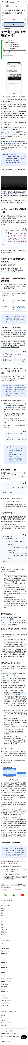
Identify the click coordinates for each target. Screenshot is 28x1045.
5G (2, 937)
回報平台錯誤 (4, 998)
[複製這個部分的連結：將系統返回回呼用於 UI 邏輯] (21, 663)
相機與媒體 (4, 932)
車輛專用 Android (5, 951)
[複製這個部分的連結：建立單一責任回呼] (15, 748)
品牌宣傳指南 (13, 1031)
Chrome (3, 1018)
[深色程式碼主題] (24, 229)
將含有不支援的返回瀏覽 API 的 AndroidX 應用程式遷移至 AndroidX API (18, 308)
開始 (14, 24)
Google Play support (6, 1003)
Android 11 (3, 975)
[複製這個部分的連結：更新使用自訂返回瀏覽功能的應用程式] (10, 281)
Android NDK (4, 991)
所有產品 (3, 1025)
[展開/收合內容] (12, 41)
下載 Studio (4, 989)
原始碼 (3, 910)
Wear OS (3, 946)
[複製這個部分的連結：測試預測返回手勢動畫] (21, 843)
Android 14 (4, 967)
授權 (7, 1031)
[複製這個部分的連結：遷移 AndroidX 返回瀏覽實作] (22, 328)
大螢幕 (3, 943)
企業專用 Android (5, 905)
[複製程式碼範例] (26, 229)
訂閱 (23, 1037)
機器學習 (3, 927)
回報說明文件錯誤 (5, 1000)
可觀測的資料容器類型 (13, 642)
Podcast (3, 918)
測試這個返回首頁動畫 (11, 122)
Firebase (3, 1020)
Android (3, 903)
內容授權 (20, 884)
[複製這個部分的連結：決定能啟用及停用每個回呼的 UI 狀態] (2, 631)
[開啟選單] (2, 2)
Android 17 (4, 960)
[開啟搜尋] (18, 2)
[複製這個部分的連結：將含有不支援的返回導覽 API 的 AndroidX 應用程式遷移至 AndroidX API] (5, 373)
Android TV (4, 953)
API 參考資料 (4, 986)
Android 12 (4, 972)
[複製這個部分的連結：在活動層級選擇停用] (16, 513)
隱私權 (3, 934)
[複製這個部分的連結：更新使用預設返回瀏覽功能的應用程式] (10, 262)
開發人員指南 (4, 984)
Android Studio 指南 (6, 981)
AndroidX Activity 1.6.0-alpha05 (10, 347)
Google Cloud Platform (7, 1023)
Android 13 (4, 970)
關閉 (14, 19)
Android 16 (4, 962)
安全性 (3, 908)
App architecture (7, 28)
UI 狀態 (3, 634)
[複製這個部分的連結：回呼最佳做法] (14, 614)
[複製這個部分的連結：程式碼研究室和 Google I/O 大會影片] (2, 172)
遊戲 (2, 924)
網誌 (2, 915)
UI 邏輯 (3, 666)
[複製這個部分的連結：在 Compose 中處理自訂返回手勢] (6, 212)
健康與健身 (4, 929)
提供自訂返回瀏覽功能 (17, 336)
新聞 (2, 913)
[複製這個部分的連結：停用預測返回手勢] (17, 470)
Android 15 (4, 965)
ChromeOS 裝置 (5, 948)
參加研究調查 (4, 1005)
